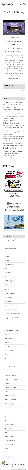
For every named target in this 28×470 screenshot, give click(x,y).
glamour (12, 125)
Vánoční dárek (9, 445)
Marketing (7, 346)
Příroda (7, 371)
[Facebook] (4, 464)
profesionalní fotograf (8, 141)
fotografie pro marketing (19, 116)
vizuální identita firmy (8, 157)
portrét (6, 363)
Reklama (7, 383)
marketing (19, 127)
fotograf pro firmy (19, 123)
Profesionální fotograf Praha (10, 145)
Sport (17, 37)
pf (5, 359)
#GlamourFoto (6, 104)
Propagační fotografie (11, 379)
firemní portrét (6, 111)
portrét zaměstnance (20, 136)
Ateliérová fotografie (10, 248)
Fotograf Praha (9, 123)
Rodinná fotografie (10, 404)
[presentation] (14, 27)
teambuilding (8, 428)
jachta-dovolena (9, 338)
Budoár (7, 260)
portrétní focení (19, 132)
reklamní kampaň (17, 151)
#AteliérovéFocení (7, 102)
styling (6, 420)
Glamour (7, 326)
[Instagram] (21, 464)
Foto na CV (6, 125)
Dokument (8, 285)
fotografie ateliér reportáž (8, 114)
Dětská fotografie (10, 281)
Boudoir (7, 256)
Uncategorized (9, 436)
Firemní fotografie (10, 293)
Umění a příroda (15, 153)
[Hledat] (22, 90)
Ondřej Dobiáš (10, 51)
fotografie (13, 111)
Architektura (6, 107)
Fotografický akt (9, 305)
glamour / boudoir (19, 125)
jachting (7, 342)
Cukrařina (7, 272)
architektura (8, 244)
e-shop (14, 109)
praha (5, 138)
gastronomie (8, 322)
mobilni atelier (9, 350)
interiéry (7, 334)
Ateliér (13, 107)
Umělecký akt (7, 153)
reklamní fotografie (8, 151)
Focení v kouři (9, 297)
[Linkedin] (18, 464)
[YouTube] (12, 464)
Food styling (8, 301)
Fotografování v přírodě (11, 318)
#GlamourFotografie (16, 104)
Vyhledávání (8, 86)
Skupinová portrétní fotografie (13, 408)
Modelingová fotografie (9, 132)
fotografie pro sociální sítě (9, 120)
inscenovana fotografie (11, 330)
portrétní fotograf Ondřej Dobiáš (9, 136)
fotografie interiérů (17, 114)
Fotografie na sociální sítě (12, 313)
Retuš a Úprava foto (10, 400)
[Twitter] (15, 464)
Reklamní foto (10, 148)
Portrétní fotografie (8, 134)
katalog (14, 127)
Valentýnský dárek (10, 440)
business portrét (7, 109)
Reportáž (12, 37)
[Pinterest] (9, 464)
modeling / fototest (7, 129)
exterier (7, 289)
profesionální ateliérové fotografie (13, 143)
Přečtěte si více (14, 78)
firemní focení (19, 109)
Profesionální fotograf (18, 467)
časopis (7, 268)
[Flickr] (7, 464)
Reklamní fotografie (10, 387)
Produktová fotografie (15, 138)
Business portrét (9, 264)
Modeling (7, 354)
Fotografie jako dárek (11, 309)
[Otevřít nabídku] (22, 4)
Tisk (6, 432)
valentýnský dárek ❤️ (8, 155)
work (6, 453)
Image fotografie (7, 127)
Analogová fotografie (11, 240)
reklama (20, 145)
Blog (6, 252)
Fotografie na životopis (9, 116)
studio (6, 416)
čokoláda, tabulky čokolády (18, 469)
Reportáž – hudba (10, 395)
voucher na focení (19, 157)
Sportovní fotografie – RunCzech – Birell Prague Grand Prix (14, 45)
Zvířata (7, 457)
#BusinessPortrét (17, 102)
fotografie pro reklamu (8, 118)
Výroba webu (8, 449)
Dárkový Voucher (10, 277)
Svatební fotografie (10, 424)
